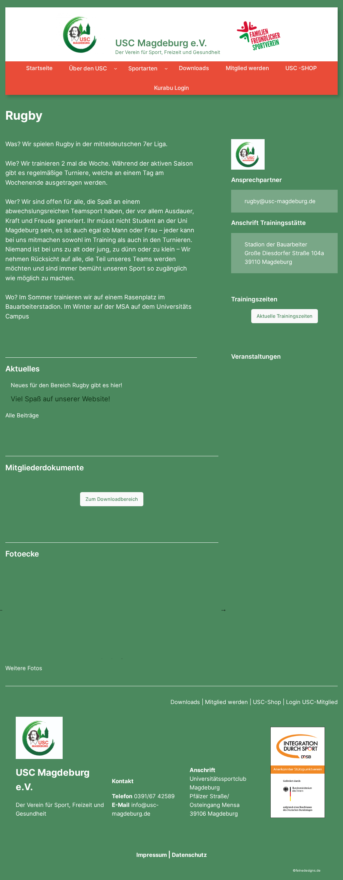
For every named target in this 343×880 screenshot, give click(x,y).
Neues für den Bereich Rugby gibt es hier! (66, 385)
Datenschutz (189, 855)
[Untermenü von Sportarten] (166, 68)
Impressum (151, 855)
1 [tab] (101, 658)
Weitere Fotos (23, 668)
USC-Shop (267, 702)
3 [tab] (122, 658)
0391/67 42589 (154, 796)
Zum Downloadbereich (111, 499)
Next (223, 609)
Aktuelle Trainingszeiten (285, 316)
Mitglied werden (226, 702)
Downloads (185, 702)
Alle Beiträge (22, 415)
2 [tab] (112, 658)
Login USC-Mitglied (312, 702)
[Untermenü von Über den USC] (115, 68)
